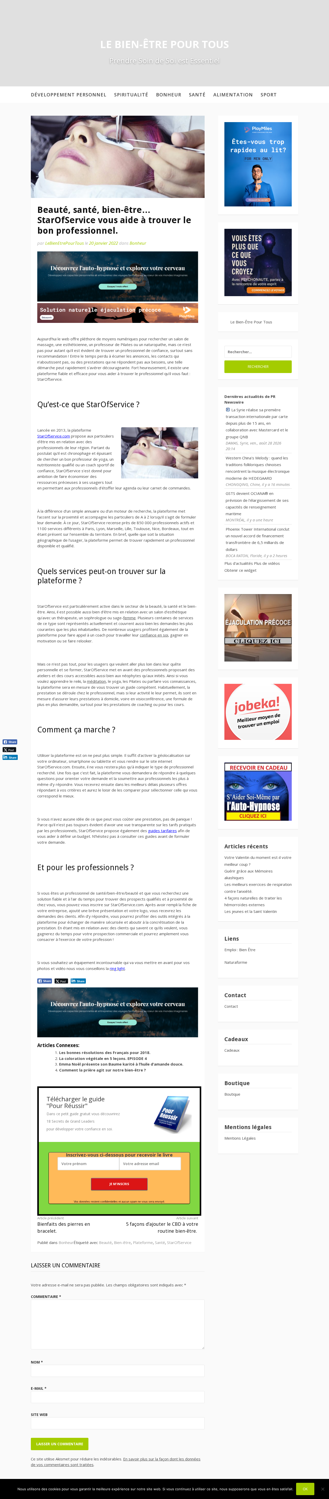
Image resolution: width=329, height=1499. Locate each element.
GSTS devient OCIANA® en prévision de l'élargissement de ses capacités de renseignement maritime (257, 503)
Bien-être (122, 1242)
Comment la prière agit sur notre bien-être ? (102, 1070)
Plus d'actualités (238, 563)
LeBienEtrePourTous (64, 243)
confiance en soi (154, 635)
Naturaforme (236, 962)
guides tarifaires (162, 830)
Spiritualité (131, 95)
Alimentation (233, 95)
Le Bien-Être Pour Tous (164, 44)
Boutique (232, 1094)
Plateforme (143, 1242)
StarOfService (179, 1242)
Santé (197, 95)
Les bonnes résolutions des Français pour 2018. (104, 1052)
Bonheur (168, 95)
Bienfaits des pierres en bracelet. (63, 1225)
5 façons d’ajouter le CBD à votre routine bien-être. (162, 1225)
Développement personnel (68, 95)
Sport (269, 95)
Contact (231, 1006)
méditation (96, 681)
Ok (305, 1488)
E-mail (39, 1388)
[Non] (322, 1489)
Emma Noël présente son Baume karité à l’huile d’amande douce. (121, 1064)
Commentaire (46, 1296)
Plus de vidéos (267, 563)
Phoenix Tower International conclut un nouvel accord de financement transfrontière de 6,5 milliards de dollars (257, 539)
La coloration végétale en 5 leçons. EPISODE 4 (103, 1058)
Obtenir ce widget (240, 570)
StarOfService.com (53, 436)
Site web (39, 1414)
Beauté (105, 1242)
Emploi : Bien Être (239, 949)
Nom (37, 1362)
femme (129, 617)
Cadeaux (232, 1050)
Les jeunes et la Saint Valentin (250, 911)
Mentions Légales (240, 1138)
